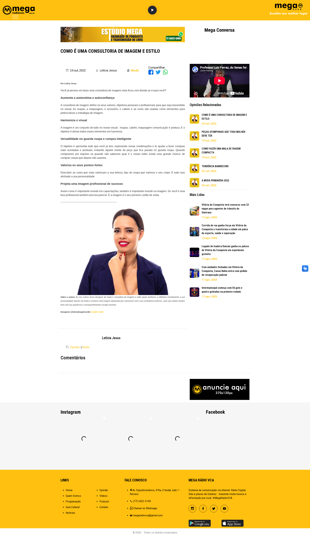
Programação (73, 501)
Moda (85, 347)
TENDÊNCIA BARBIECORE (215, 166)
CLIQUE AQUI (97, 312)
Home (69, 490)
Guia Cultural (73, 507)
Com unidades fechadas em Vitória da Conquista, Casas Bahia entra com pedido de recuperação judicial (224, 271)
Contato (103, 507)
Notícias (70, 512)
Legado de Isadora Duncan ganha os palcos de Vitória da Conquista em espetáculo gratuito (225, 250)
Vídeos (103, 495)
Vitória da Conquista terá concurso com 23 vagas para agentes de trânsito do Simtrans (225, 208)
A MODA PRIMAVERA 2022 (215, 180)
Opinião (75, 347)
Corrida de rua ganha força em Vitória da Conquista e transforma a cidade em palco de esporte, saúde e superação (225, 229)
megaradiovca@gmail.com (148, 515)
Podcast (104, 501)
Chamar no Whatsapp (145, 508)
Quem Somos (73, 495)
